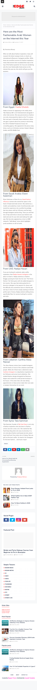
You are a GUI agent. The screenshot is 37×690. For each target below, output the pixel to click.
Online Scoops (6, 611)
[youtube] (24, 520)
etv (6, 592)
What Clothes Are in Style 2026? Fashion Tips (21, 497)
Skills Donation (6, 609)
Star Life (7, 581)
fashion (9, 25)
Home (4, 25)
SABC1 (7, 576)
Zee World (8, 587)
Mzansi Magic (9, 567)
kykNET (7, 595)
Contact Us (24, 675)
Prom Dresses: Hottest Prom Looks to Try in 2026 (22, 489)
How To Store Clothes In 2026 (20, 503)
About (17, 675)
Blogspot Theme (12, 678)
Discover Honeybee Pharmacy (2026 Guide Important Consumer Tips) (22, 638)
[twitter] (30, 1)
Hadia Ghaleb (22, 107)
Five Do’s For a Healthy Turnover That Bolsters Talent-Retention (21, 630)
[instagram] (33, 1)
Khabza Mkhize (8, 42)
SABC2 (7, 578)
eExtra (7, 589)
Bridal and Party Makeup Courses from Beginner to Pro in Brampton (18, 551)
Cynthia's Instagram (9, 372)
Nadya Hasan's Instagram (20, 274)
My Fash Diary (22, 424)
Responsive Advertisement (18, 16)
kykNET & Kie (8, 597)
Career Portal (5, 612)
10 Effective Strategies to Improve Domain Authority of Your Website (22, 621)
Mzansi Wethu (9, 570)
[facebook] (27, 1)
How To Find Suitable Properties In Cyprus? (22, 666)
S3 (5, 573)
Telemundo (8, 584)
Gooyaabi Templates (30, 678)
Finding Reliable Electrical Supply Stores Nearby (21, 659)
